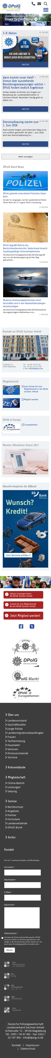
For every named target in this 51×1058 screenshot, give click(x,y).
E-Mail (8, 892)
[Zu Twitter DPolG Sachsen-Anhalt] (31, 626)
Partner (12, 815)
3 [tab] (29, 24)
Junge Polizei (15, 728)
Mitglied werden (30, 399)
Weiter (9, 950)
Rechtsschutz (15, 806)
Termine (12, 757)
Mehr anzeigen (25, 156)
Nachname (10, 879)
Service (12, 801)
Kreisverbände (16, 767)
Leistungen (14, 787)
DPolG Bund (15, 827)
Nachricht (9, 904)
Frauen (12, 736)
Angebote (13, 811)
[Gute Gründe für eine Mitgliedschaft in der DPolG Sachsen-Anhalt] (11, 390)
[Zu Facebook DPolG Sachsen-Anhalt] (20, 626)
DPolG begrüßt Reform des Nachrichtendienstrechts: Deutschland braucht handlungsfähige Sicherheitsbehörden (25, 248)
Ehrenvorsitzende (18, 753)
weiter (25, 109)
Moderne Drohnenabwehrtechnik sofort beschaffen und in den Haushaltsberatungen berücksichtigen (24, 303)
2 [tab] (25, 24)
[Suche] (44, 4)
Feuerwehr (14, 745)
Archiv (11, 837)
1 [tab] (21, 24)
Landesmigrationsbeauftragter (26, 732)
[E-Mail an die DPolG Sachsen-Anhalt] (38, 4)
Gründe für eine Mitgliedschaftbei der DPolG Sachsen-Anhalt (23, 605)
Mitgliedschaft (16, 777)
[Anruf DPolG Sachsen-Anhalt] (32, 4)
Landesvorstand (17, 720)
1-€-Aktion (10, 33)
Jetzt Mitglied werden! (25, 615)
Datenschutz (11, 933)
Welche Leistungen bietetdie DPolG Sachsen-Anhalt (21, 595)
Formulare (14, 819)
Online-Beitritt (16, 783)
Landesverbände (17, 823)
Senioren (13, 749)
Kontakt (16, 1045)
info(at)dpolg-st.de (36, 369)
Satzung (12, 791)
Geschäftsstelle (17, 724)
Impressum (32, 1045)
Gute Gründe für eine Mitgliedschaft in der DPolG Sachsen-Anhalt (35, 389)
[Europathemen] (11, 428)
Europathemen (31, 424)
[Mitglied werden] (11, 403)
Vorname (9, 867)
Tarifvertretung (16, 741)
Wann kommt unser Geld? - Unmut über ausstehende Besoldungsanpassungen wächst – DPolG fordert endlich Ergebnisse (24, 82)
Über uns (13, 714)
